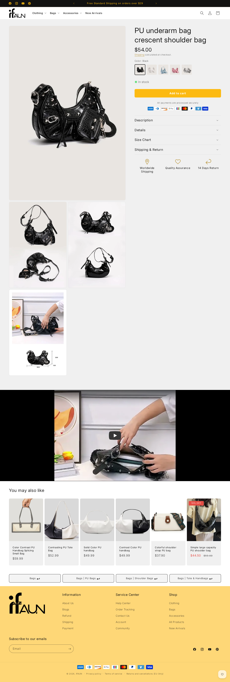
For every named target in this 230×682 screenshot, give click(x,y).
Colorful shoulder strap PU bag (165, 549)
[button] (202, 13)
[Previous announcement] (74, 3)
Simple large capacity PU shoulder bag (203, 549)
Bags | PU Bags (88, 578)
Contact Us (123, 615)
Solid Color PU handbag (92, 549)
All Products (176, 621)
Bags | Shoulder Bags (142, 578)
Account (121, 621)
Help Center (123, 602)
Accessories (70, 13)
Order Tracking (125, 609)
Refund (66, 615)
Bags (53, 13)
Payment (67, 628)
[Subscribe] (69, 649)
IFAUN (79, 673)
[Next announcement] (156, 3)
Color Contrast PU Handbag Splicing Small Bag (24, 550)
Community (123, 628)
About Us (68, 602)
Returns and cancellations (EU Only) (145, 673)
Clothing (37, 13)
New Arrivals (93, 13)
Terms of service (113, 673)
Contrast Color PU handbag (130, 549)
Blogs (65, 609)
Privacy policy (93, 673)
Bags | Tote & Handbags (195, 578)
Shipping (139, 54)
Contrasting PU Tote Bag (60, 549)
